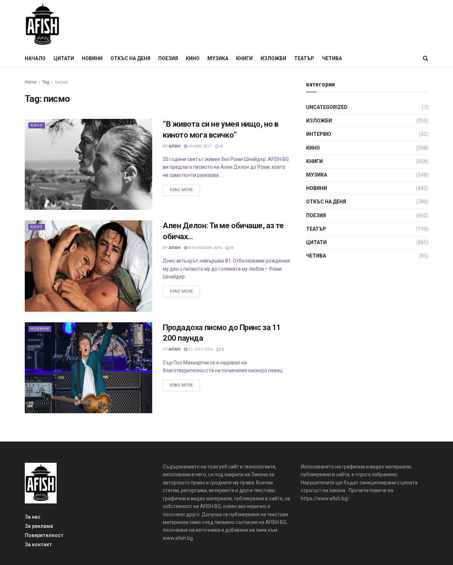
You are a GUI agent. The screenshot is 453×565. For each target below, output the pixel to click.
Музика (217, 58)
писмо (61, 82)
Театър (304, 58)
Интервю (318, 134)
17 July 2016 (200, 349)
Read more (181, 190)
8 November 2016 (204, 248)
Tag (45, 82)
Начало (35, 58)
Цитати (63, 58)
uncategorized (327, 107)
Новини (92, 58)
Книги (244, 58)
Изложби (273, 58)
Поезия (168, 58)
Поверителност (44, 535)
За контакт (38, 544)
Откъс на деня (130, 58)
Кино (193, 58)
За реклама (39, 526)
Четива (332, 58)
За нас (32, 517)
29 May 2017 (199, 146)
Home (30, 82)
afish (174, 146)
